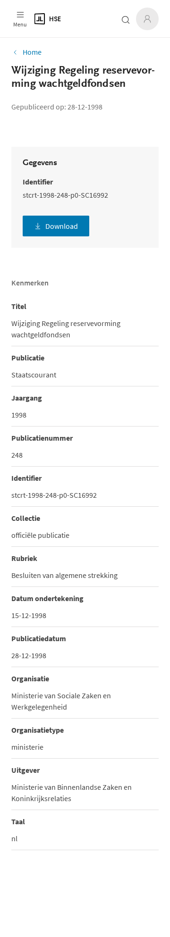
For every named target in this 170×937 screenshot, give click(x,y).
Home (32, 52)
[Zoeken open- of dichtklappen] (125, 19)
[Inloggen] (147, 19)
